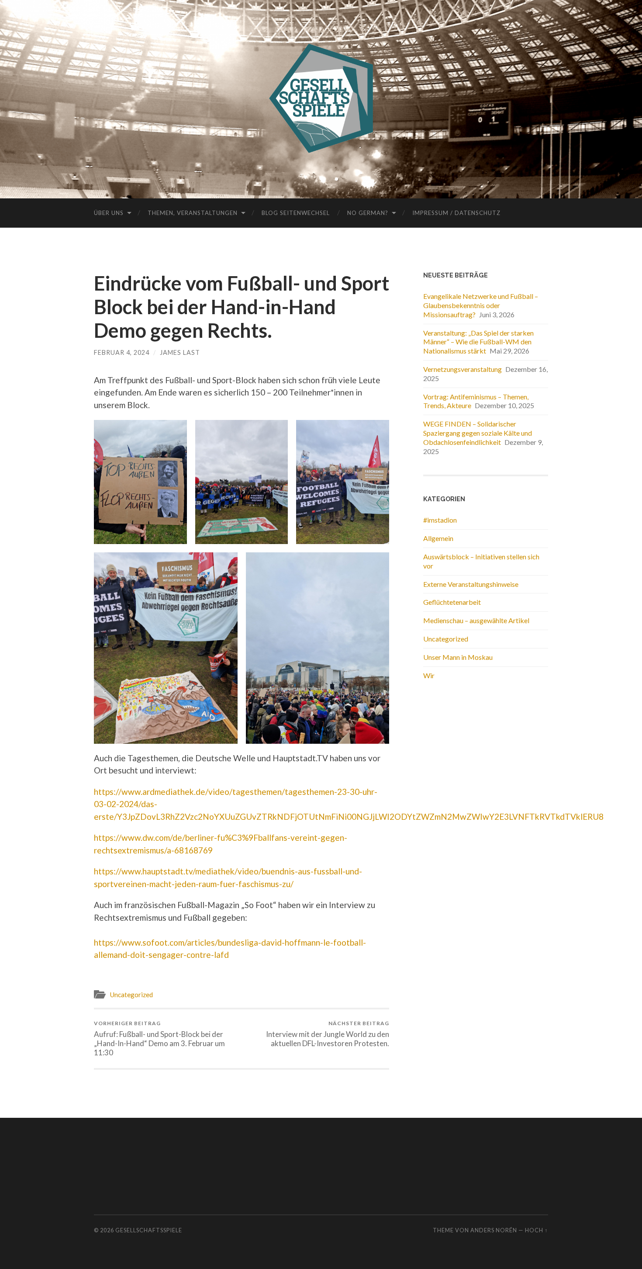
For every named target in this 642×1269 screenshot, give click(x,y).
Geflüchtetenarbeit (452, 602)
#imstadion (440, 520)
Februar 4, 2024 (121, 352)
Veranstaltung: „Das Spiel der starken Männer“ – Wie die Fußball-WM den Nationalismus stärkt (478, 342)
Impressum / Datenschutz (456, 212)
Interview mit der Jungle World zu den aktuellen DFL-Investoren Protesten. (327, 1034)
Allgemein (438, 538)
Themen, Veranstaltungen (193, 212)
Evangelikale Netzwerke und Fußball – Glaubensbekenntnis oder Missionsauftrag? (480, 305)
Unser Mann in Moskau (458, 657)
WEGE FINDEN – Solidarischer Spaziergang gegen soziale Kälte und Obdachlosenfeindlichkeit (477, 433)
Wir (429, 675)
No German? (367, 212)
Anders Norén (493, 1230)
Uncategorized (131, 995)
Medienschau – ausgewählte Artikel (476, 620)
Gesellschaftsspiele (148, 1230)
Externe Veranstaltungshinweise (470, 584)
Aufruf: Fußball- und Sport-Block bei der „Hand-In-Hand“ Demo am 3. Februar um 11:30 (159, 1038)
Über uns (109, 212)
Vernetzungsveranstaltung (462, 369)
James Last (180, 352)
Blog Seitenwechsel (296, 212)
